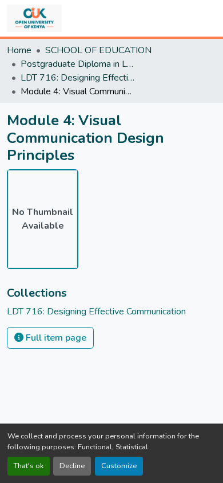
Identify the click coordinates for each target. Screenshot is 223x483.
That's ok (28, 466)
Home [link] (19, 50)
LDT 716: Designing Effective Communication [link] (78, 77)
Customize (119, 466)
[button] (34, 18)
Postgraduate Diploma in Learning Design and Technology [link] (78, 64)
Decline (72, 466)
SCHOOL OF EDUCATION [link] (98, 50)
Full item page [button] (54, 338)
